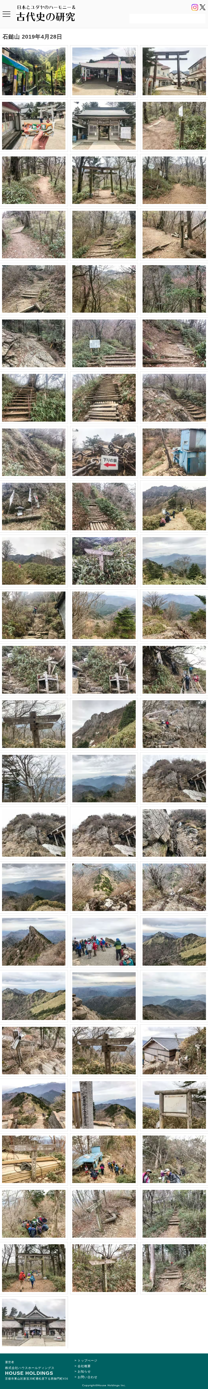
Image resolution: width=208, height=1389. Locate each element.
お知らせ (84, 1371)
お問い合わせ (87, 1377)
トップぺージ (87, 1360)
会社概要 (84, 1366)
